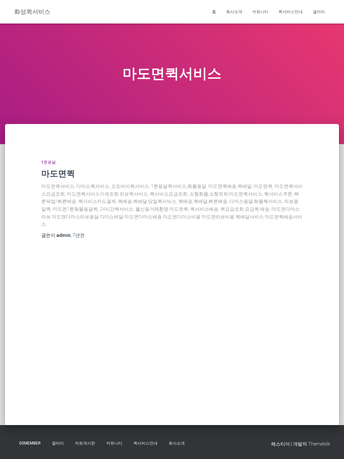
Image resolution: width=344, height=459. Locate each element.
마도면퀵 (58, 173)
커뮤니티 (260, 11)
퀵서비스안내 (290, 11)
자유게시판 (85, 443)
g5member (30, 443)
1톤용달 (48, 162)
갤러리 (319, 11)
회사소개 (234, 11)
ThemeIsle (319, 444)
